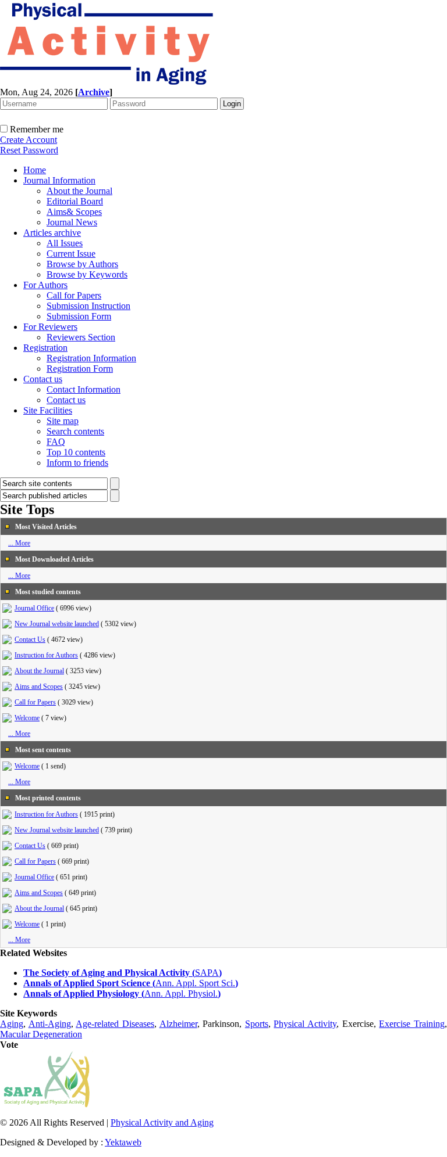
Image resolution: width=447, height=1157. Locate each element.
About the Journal (79, 191)
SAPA (207, 973)
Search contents (75, 431)
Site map (63, 421)
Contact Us (30, 639)
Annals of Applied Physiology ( (83, 993)
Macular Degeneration (41, 1034)
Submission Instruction (88, 306)
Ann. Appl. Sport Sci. (195, 983)
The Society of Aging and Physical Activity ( (109, 973)
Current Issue (71, 253)
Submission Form (79, 316)
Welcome (27, 718)
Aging (11, 1024)
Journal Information (59, 180)
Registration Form (80, 368)
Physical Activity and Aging (162, 1122)
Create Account (28, 140)
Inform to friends (77, 463)
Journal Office (34, 608)
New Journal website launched (57, 624)
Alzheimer (178, 1024)
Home (34, 170)
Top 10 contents (76, 452)
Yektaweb (123, 1142)
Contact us (42, 379)
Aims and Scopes (39, 686)
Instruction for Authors (46, 655)
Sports (256, 1024)
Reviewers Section (81, 337)
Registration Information (91, 358)
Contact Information (83, 389)
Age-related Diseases (115, 1024)
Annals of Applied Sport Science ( (89, 983)
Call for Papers (74, 295)
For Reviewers (50, 327)
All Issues (65, 243)
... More (19, 543)
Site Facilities (47, 410)
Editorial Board (75, 201)
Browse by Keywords (87, 274)
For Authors (45, 285)
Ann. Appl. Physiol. (181, 993)
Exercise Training (412, 1024)
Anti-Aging (50, 1024)
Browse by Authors (82, 264)
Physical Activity (305, 1024)
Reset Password (29, 150)
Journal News (72, 222)
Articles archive (52, 233)
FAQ (56, 442)
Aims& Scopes (74, 212)
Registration (45, 348)
